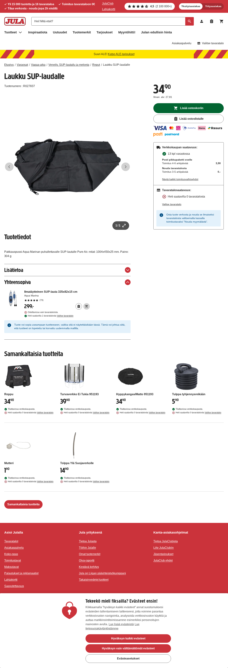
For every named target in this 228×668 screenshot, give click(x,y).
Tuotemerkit (82, 32)
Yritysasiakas (213, 6)
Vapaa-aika (38, 64)
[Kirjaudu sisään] (201, 21)
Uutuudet (60, 32)
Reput (96, 64)
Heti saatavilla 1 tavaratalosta (50, 316)
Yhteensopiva (17, 282)
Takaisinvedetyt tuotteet (93, 579)
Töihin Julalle (87, 547)
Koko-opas (11, 554)
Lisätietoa (13, 270)
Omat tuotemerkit (89, 554)
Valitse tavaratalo (213, 43)
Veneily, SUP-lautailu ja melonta (68, 64)
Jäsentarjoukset (163, 554)
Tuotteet (10, 32)
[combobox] (112, 21)
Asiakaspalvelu (181, 43)
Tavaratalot (11, 541)
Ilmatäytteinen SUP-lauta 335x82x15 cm (57, 296)
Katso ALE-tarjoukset (121, 54)
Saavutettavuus (14, 586)
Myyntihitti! (126, 32)
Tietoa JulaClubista (165, 541)
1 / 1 (117, 225)
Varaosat (22, 64)
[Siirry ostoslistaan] (211, 21)
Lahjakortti (108, 9)
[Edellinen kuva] (9, 167)
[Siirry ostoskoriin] (221, 21)
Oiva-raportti (86, 560)
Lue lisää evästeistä (121, 624)
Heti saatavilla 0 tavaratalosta (30, 412)
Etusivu (9, 64)
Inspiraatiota (37, 32)
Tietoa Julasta (88, 541)
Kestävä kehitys (89, 566)
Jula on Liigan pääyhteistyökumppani (102, 573)
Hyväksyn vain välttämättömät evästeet (128, 648)
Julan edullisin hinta (156, 32)
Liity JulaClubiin (163, 547)
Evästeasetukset (128, 658)
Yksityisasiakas (190, 6)
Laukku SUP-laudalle (116, 64)
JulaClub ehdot (163, 560)
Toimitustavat (12, 560)
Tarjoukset (105, 32)
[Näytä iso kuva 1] (67, 167)
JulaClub (107, 3)
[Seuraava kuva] (125, 167)
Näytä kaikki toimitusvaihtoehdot (180, 179)
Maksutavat (11, 566)
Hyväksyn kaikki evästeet (128, 638)
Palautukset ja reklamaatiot (21, 573)
